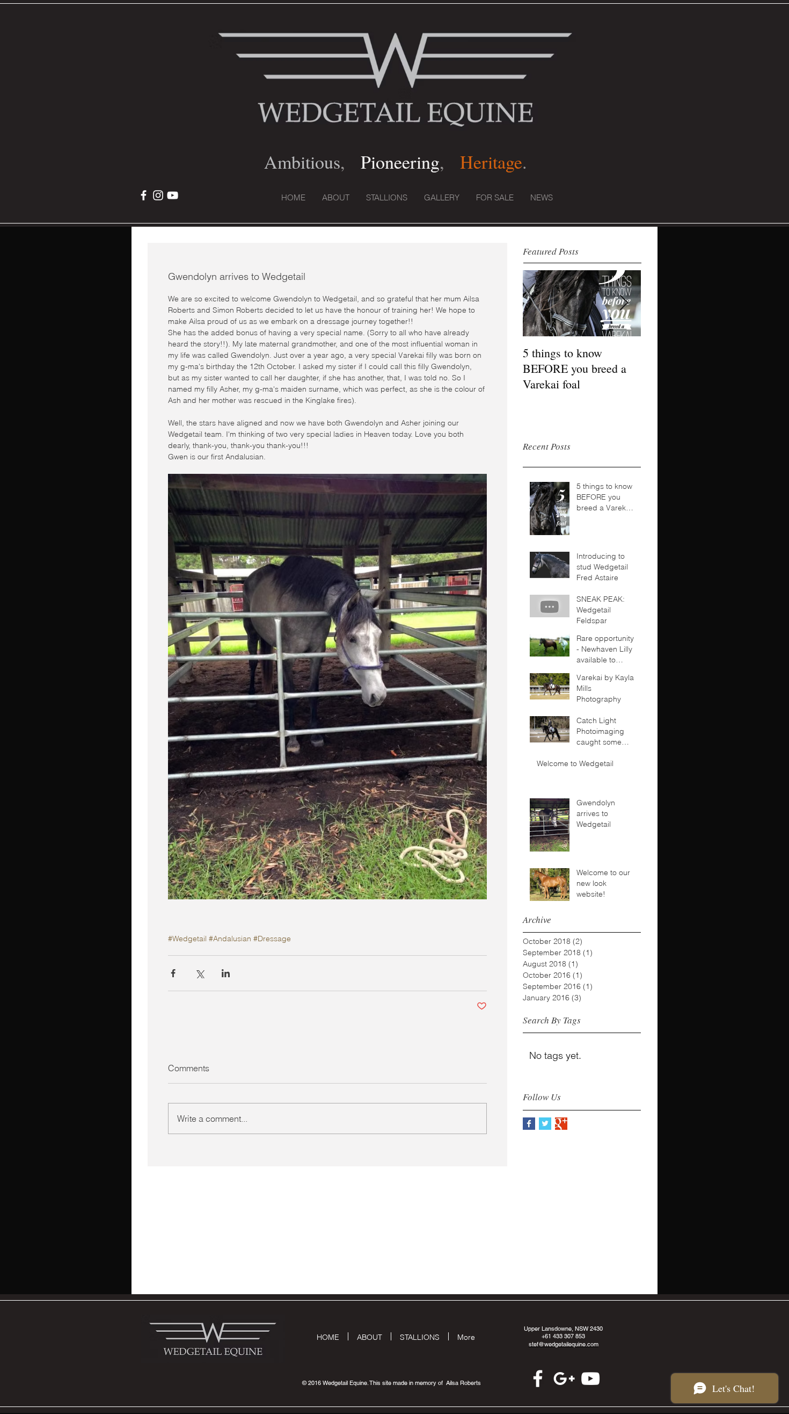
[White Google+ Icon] (564, 1378)
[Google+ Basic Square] (561, 1123)
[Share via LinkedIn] (226, 973)
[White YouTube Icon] (172, 195)
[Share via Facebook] (173, 973)
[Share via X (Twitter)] (199, 973)
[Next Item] (624, 303)
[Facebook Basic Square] (529, 1123)
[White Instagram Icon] (158, 195)
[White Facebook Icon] (143, 195)
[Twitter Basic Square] (545, 1123)
